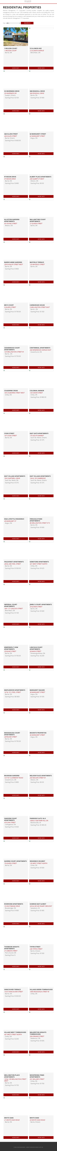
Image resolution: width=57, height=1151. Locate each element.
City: (4, 23)
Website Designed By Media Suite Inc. (34, 1147)
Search (27, 23)
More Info (15, 68)
